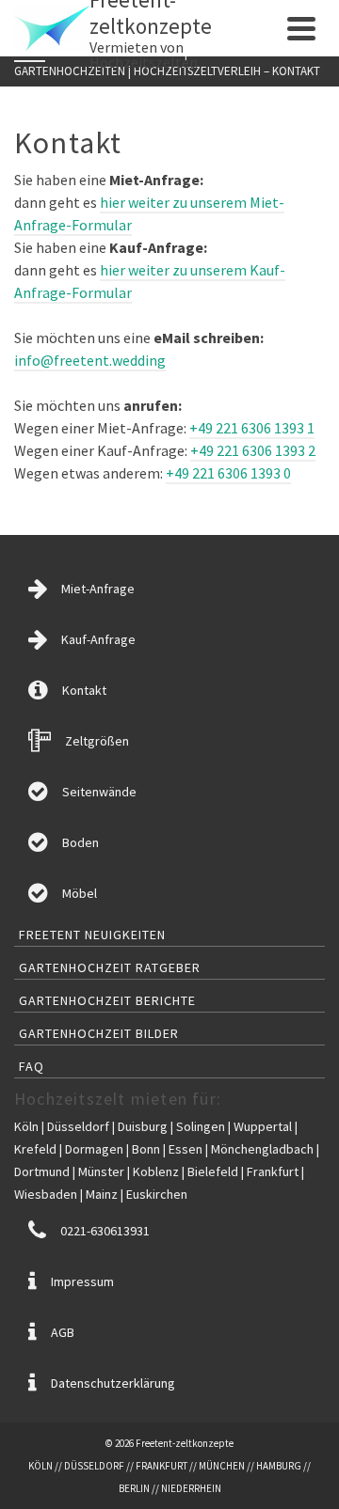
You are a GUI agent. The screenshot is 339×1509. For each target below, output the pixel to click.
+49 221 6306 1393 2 (252, 450)
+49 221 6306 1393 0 (228, 473)
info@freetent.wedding (90, 360)
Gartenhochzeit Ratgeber (110, 967)
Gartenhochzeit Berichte (107, 1000)
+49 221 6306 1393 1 (252, 427)
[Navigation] (301, 28)
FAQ (31, 1066)
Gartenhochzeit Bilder (99, 1033)
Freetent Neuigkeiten (92, 934)
